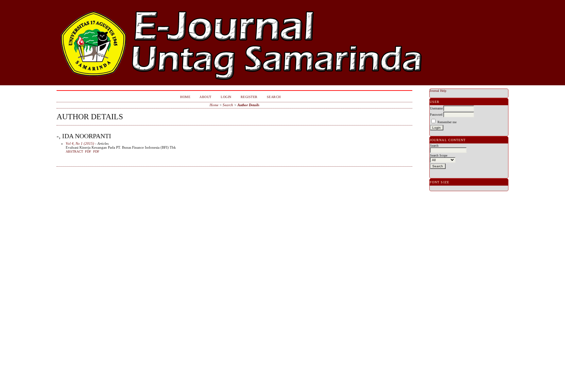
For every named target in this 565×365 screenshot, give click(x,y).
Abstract (74, 151)
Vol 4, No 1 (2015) (80, 143)
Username (436, 108)
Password (436, 114)
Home (185, 97)
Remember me (446, 122)
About (205, 97)
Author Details (248, 105)
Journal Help (438, 90)
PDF (88, 151)
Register (249, 97)
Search (274, 97)
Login (226, 97)
